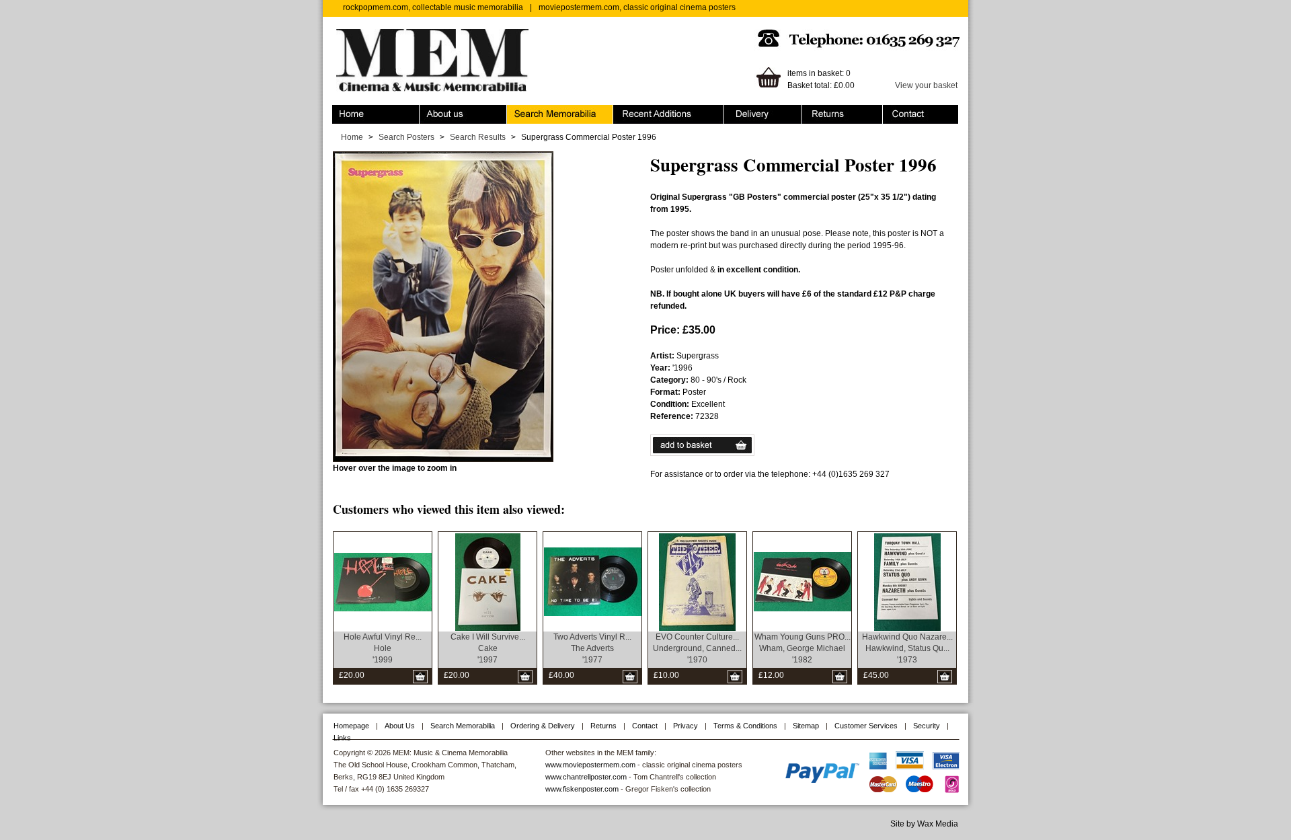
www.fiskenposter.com (582, 789)
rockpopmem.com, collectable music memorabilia (433, 7)
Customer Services (866, 726)
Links (342, 738)
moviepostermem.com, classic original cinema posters (637, 7)
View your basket (926, 85)
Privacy (685, 726)
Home (343, 111)
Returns (815, 111)
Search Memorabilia (544, 111)
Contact (897, 111)
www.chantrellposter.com (586, 777)
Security (926, 726)
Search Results (478, 137)
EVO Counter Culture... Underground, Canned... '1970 (697, 648)
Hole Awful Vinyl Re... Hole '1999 (383, 648)
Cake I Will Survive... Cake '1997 (488, 648)
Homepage (351, 726)
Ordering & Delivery (760, 111)
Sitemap (806, 726)
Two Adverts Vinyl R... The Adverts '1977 (592, 648)
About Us (400, 726)
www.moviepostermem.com (590, 765)
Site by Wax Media (924, 824)
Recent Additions (644, 111)
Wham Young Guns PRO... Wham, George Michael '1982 (802, 648)
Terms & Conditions (745, 726)
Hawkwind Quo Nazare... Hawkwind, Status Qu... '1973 (907, 648)
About (430, 111)
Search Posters (406, 137)
